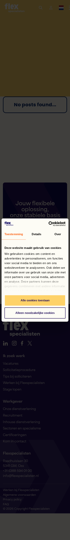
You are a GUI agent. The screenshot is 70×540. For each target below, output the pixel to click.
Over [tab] (57, 234)
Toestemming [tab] (13, 234)
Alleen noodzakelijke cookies (35, 312)
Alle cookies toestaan (35, 300)
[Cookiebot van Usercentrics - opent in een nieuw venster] (49, 223)
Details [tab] (36, 234)
